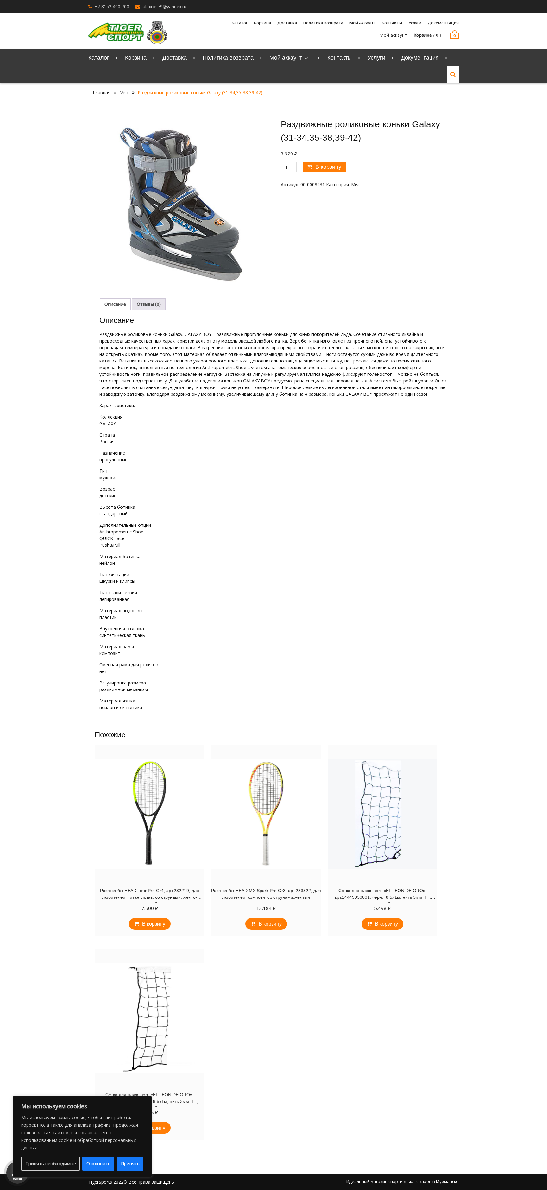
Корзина (262, 23)
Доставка (287, 23)
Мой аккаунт (393, 35)
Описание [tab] (115, 304)
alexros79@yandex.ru (164, 6)
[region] (82, 1136)
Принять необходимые (50, 1164)
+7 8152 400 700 (112, 6)
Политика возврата (323, 23)
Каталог (240, 23)
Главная (101, 93)
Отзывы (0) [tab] (149, 304)
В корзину (328, 167)
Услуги (414, 23)
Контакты (392, 23)
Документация (443, 23)
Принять (130, 1164)
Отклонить (98, 1164)
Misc (124, 93)
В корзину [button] (153, 924)
